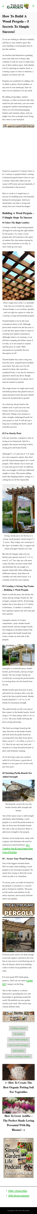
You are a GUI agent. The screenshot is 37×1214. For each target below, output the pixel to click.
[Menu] (3, 6)
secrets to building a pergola (18, 1056)
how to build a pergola (19, 1039)
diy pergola (18, 1034)
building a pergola (18, 1028)
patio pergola (18, 1051)
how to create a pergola (18, 1045)
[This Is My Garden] (18, 6)
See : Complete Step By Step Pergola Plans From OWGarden (17, 848)
